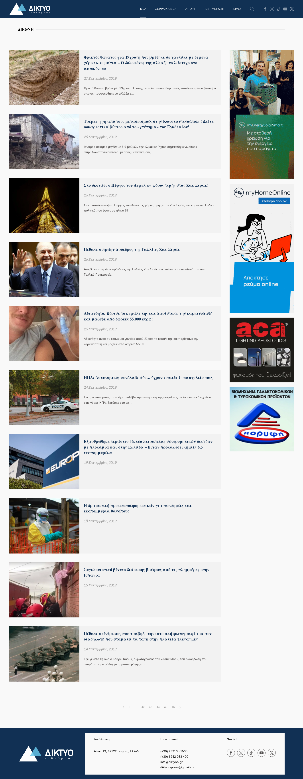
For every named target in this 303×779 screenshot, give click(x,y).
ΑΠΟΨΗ (191, 8)
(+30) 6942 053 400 (174, 756)
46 (173, 707)
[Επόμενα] (180, 707)
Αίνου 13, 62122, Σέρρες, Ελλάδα (117, 751)
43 (150, 707)
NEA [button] (143, 8)
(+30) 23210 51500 (173, 751)
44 (158, 707)
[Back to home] (31, 9)
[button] (252, 9)
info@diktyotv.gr (171, 762)
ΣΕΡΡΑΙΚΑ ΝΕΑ (166, 8)
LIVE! (237, 8)
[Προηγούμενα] (123, 707)
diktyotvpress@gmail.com (178, 767)
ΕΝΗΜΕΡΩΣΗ (214, 8)
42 (143, 707)
